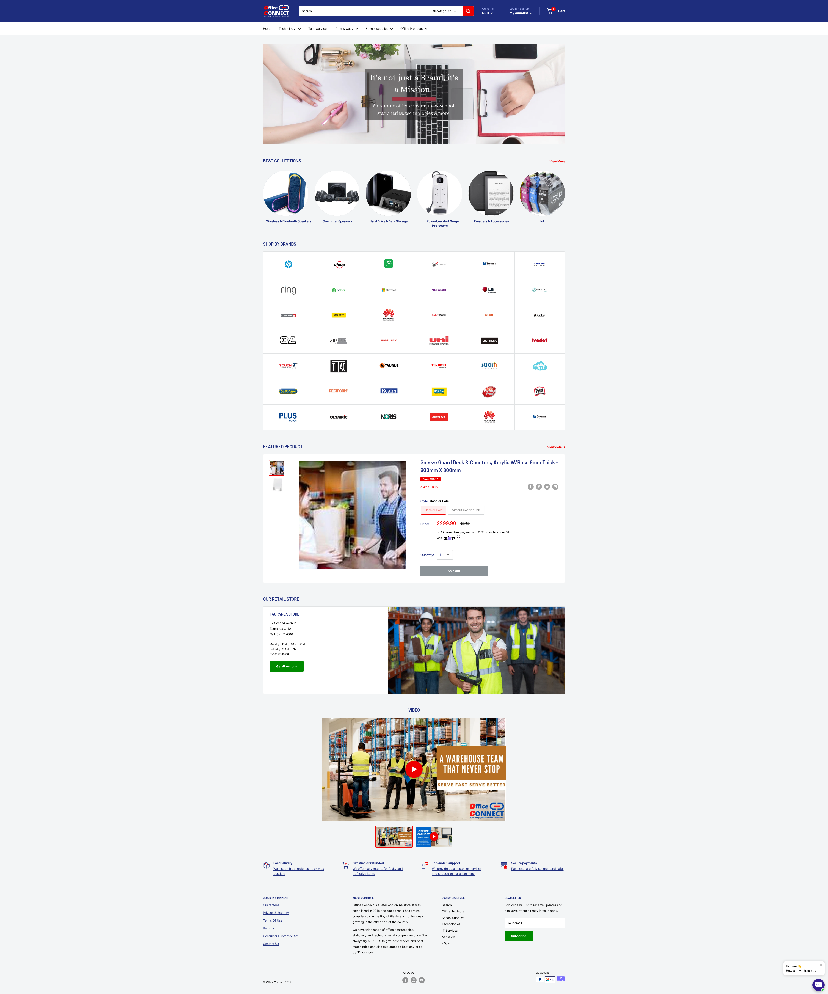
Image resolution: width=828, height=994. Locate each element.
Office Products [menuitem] (411, 28)
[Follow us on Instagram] (414, 980)
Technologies (451, 924)
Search (447, 905)
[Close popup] (820, 965)
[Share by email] (555, 487)
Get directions (286, 666)
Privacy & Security (276, 912)
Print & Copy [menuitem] (344, 28)
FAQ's (446, 943)
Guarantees (271, 905)
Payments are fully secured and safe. (537, 868)
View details (556, 447)
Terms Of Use (272, 920)
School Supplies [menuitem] (377, 28)
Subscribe (518, 936)
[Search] (468, 11)
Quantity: (427, 555)
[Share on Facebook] (531, 487)
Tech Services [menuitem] (318, 28)
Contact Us (271, 943)
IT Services (450, 930)
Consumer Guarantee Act (280, 936)
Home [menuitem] (267, 28)
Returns (268, 928)
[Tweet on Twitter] (547, 487)
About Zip (449, 937)
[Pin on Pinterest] (539, 487)
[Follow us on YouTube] (422, 980)
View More (557, 161)
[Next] (565, 195)
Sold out (454, 571)
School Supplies (453, 918)
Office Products (453, 911)
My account (519, 13)
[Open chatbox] (818, 985)
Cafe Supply (429, 487)
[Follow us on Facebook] (405, 980)
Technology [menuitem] (287, 28)
